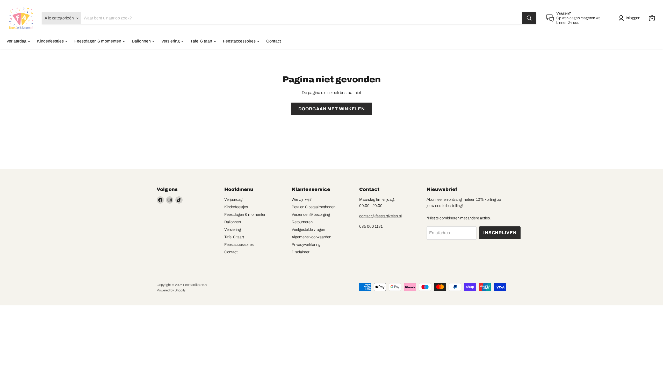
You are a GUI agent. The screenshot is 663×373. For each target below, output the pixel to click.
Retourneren (302, 222)
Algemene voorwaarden (311, 237)
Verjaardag (16, 41)
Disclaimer (300, 252)
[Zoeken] (529, 18)
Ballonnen (142, 41)
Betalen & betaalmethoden (313, 207)
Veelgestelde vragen (308, 229)
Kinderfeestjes (50, 41)
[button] (630, 18)
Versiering (171, 41)
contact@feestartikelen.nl (380, 216)
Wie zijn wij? (302, 199)
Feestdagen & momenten (98, 41)
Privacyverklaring (306, 244)
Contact (273, 41)
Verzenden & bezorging (311, 214)
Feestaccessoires (239, 41)
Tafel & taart (201, 41)
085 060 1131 (371, 226)
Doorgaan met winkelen (331, 108)
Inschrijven (499, 232)
